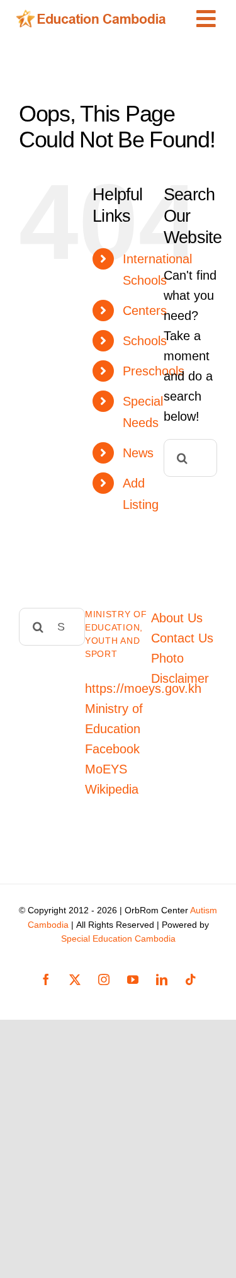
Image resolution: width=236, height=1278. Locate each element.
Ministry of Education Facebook (114, 729)
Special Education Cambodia (118, 938)
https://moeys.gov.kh (143, 688)
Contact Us (182, 638)
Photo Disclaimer (180, 668)
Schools (145, 341)
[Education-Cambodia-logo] (94, 16)
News (138, 453)
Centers (145, 310)
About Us (177, 618)
